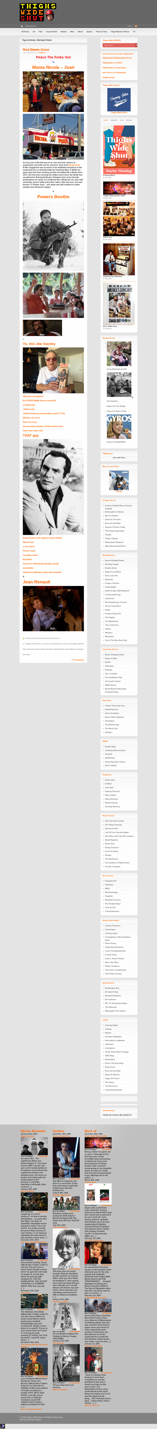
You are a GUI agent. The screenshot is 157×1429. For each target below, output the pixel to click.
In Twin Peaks (111, 955)
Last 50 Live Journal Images (117, 832)
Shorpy (108, 855)
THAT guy (31, 435)
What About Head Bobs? (115, 546)
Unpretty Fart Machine (112, 276)
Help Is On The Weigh (116, 406)
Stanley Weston (70, 649)
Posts (130, 26)
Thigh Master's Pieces (120, 32)
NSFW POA (110, 758)
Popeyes (108, 670)
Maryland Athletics (113, 996)
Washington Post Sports (115, 1011)
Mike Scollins (110, 795)
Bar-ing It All (58, 1343)
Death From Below (113, 572)
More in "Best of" (92, 1405)
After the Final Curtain (114, 821)
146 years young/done (33, 396)
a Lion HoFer (29, 547)
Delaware (29, 643)
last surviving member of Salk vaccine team (43, 426)
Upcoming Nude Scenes (115, 762)
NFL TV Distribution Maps (116, 1003)
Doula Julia (110, 780)
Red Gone (36, 50)
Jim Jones (64, 643)
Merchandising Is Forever (116, 602)
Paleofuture (110, 1059)
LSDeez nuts (29, 409)
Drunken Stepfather (113, 1037)
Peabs (107, 610)
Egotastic (109, 579)
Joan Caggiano (73, 643)
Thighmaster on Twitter (112, 63)
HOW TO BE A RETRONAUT (117, 591)
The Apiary (109, 1082)
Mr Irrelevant (110, 999)
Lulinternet (109, 598)
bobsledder (28, 568)
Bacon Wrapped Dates (114, 560)
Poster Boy (110, 844)
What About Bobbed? (114, 542)
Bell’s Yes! (107, 237)
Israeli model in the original (42, 538)
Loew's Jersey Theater (114, 958)
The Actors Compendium (115, 970)
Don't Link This (111, 576)
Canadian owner (30, 555)
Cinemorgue (110, 929)
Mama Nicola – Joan (53, 67)
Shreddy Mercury (112, 806)
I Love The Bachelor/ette (115, 951)
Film (40, 32)
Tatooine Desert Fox (61, 1136)
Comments (114, 120)
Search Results (30, 26)
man (28, 542)
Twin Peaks (26, 654)
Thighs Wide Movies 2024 (114, 196)
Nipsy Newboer (111, 799)
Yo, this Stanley (39, 344)
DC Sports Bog (111, 992)
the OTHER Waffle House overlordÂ (39, 401)
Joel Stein (109, 787)
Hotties (64, 32)
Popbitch (109, 896)
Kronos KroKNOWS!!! (116, 442)
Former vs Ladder (60, 1301)
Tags (121, 120)
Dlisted (108, 1033)
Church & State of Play (116, 411)
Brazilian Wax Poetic (61, 1195)
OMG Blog (109, 1056)
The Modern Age (112, 725)
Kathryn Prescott (112, 791)
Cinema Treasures (112, 926)
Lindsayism (110, 1048)
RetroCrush (110, 1067)
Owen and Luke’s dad (33, 431)
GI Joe (49, 643)
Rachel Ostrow (111, 803)
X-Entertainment (112, 911)
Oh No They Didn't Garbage (117, 1052)
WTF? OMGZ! (111, 766)
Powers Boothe (53, 196)
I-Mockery (109, 885)
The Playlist (110, 617)
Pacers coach (29, 551)
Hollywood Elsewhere (114, 947)
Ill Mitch (108, 784)
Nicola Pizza (74, 165)
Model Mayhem (111, 840)
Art (34, 32)
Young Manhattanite (113, 1090)
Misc (72, 32)
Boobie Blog (110, 747)
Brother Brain (111, 568)
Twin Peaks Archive (113, 974)
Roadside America (113, 900)
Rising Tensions (112, 847)
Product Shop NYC (113, 614)
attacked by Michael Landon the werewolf (42, 572)
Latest (105, 120)
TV (134, 32)
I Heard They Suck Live (115, 706)
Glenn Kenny (110, 943)
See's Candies (111, 674)
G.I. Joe (43, 643)
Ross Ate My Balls (113, 523)
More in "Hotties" (60, 1390)
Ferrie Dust (25, 1293)
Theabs (108, 535)
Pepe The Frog (30, 422)
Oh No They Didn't (113, 606)
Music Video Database (114, 717)
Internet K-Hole (111, 828)
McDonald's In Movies (114, 512)
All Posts (25, 32)
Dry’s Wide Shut (110, 326)
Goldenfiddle (110, 587)
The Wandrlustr (111, 621)
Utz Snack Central (112, 681)
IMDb (107, 888)
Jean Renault (36, 581)
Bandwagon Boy (112, 988)
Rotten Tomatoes (112, 966)
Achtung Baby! (111, 1025)
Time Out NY (110, 907)
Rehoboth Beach (59, 649)
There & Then (101, 32)
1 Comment (107, 1149)
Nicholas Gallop (33, 1420)
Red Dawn (49, 649)
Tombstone (79, 649)
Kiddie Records (111, 709)
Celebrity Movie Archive (115, 750)
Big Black (27, 559)
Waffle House (110, 685)
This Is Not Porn (112, 625)
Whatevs (108, 633)
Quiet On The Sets (113, 519)
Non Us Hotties (111, 516)
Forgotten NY (111, 881)
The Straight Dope (113, 904)
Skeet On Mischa (112, 1075)
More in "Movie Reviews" (31, 1409)
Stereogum (109, 721)
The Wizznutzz (111, 1086)
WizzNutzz (109, 636)
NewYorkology (111, 892)
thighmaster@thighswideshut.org (117, 58)
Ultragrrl (108, 732)
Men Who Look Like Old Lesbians (119, 836)
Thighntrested (109, 77)
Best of (90, 1131)
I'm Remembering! (113, 595)
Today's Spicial (111, 538)
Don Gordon (36, 643)
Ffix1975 (108, 754)
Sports (89, 32)
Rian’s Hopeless (28, 1191)
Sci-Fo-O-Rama (111, 851)
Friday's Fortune (112, 583)
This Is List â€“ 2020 (93, 1346)
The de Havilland (60, 1227)
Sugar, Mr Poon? (112, 1078)
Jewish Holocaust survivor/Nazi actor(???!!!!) (44, 413)
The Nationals (111, 1007)
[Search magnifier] (137, 45)
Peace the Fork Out (51, 638)
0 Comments (41, 52)
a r (29, 405)
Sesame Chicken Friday (115, 527)
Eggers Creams (27, 1136)
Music (80, 32)
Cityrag (108, 1029)
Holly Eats (109, 666)
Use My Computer (112, 866)
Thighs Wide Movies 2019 (95, 1298)
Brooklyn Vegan (112, 564)
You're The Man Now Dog (116, 640)
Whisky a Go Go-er (31, 418)
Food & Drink (51, 32)
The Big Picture (111, 859)
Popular (129, 120)
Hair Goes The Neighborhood (33, 1242)
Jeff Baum (109, 1044)
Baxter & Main (111, 658)
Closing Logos (111, 933)
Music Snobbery (112, 713)
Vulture (108, 629)
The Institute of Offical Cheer (117, 863)
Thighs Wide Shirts (119, 112)
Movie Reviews (33, 1131)
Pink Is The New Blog (114, 1063)
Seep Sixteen (90, 1182)
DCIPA (108, 662)
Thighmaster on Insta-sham (114, 68)
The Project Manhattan (114, 531)
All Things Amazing (113, 825)
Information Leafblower (115, 1040)
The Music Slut (111, 728)
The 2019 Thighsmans (94, 1240)
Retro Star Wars (112, 962)
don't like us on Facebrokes (114, 72)
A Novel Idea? (109, 175)
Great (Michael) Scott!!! (117, 369)
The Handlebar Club (113, 677)
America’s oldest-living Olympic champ (41, 564)
